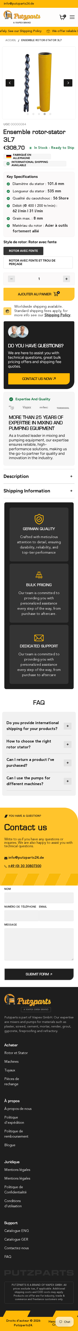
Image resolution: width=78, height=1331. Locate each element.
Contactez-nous (16, 1248)
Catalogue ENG (16, 1231)
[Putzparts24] (27, 1005)
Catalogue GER (16, 1239)
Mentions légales (17, 1170)
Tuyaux (9, 1070)
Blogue (9, 1145)
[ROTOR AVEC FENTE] (24, 255)
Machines (11, 1062)
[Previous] (10, 83)
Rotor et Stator (16, 1053)
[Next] (68, 83)
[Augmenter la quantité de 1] (66, 279)
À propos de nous (17, 1109)
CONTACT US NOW (37, 379)
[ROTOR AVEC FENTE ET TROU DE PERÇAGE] (39, 268)
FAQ (7, 1257)
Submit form (38, 974)
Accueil (10, 40)
